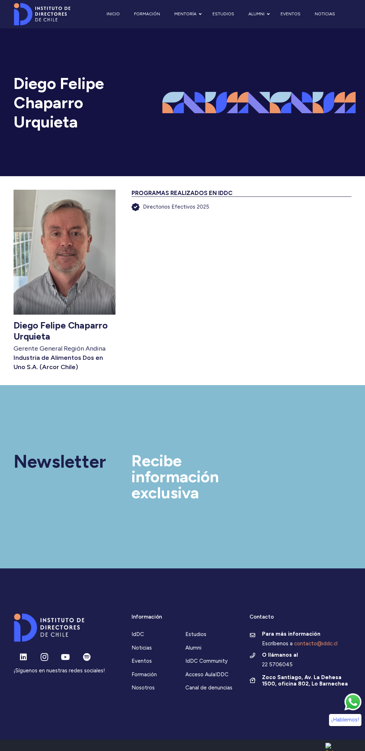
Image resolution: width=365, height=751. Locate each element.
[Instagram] (44, 657)
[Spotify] (87, 657)
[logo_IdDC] (42, 14)
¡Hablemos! (345, 719)
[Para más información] (256, 636)
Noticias (142, 648)
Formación (144, 674)
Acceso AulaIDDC (206, 674)
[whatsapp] (352, 701)
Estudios (195, 634)
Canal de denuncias (208, 687)
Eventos (142, 661)
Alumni (193, 648)
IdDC (138, 634)
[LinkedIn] (23, 657)
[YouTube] (65, 657)
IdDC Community (206, 661)
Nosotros (143, 687)
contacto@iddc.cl (316, 643)
